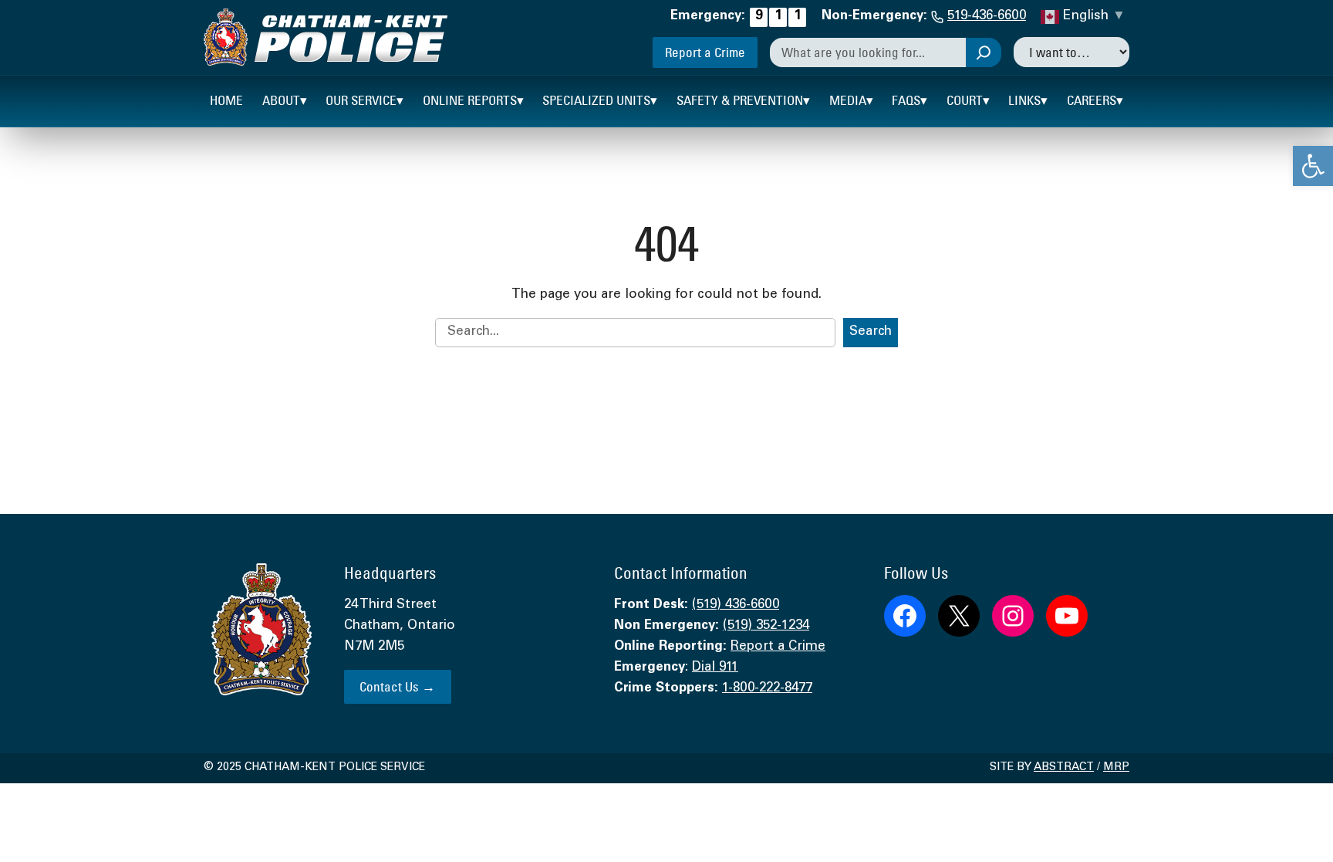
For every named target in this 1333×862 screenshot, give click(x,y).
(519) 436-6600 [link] (735, 605)
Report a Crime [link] (705, 52)
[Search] (983, 52)
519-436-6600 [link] (986, 16)
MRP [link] (1116, 767)
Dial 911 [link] (715, 667)
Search (870, 332)
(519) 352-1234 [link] (766, 626)
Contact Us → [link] (397, 686)
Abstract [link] (1064, 767)
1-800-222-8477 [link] (767, 688)
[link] (1313, 166)
